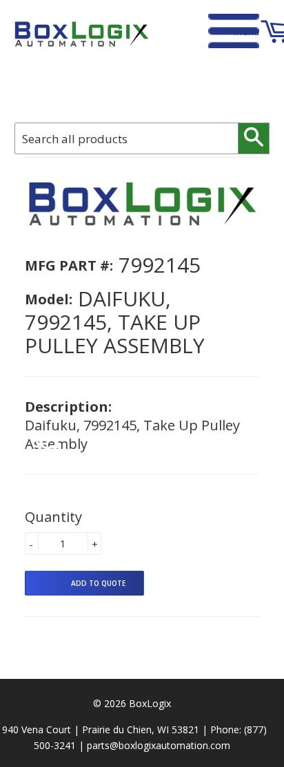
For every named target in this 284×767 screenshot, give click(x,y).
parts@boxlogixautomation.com (158, 745)
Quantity (53, 516)
